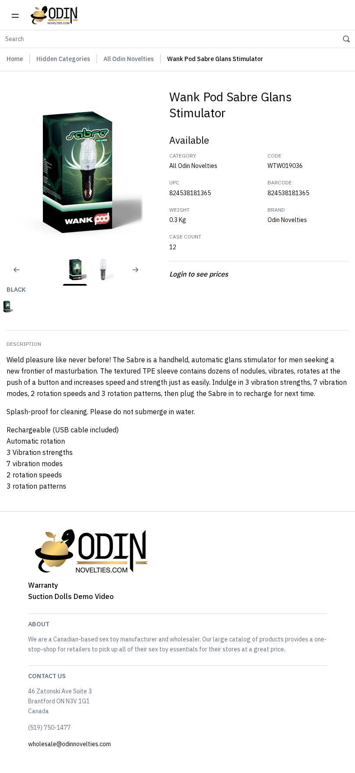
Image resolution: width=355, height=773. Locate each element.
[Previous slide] (10, 275)
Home (14, 59)
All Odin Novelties (128, 59)
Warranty (43, 585)
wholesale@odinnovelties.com (69, 744)
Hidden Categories (63, 59)
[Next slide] (139, 275)
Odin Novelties (287, 220)
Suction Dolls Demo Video (71, 596)
